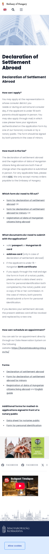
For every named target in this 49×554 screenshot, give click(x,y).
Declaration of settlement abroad (25, 371)
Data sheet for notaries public (23, 420)
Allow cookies (15, 545)
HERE (10, 176)
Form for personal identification (24, 425)
